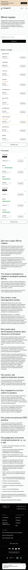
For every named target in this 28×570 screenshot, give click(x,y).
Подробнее (23, 3)
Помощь (9, 497)
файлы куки (5, 567)
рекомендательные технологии (10, 566)
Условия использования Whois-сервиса (11, 500)
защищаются (4, 310)
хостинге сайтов (6, 403)
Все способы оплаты (14, 552)
